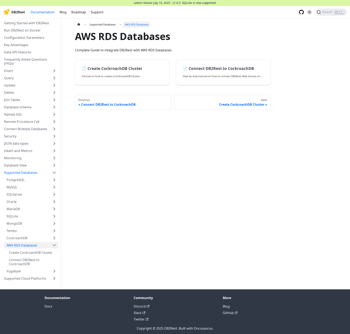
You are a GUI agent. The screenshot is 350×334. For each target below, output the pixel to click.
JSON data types (16, 143)
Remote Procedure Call (21, 121)
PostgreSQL (15, 180)
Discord (140, 306)
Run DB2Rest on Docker (22, 30)
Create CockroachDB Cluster (30, 252)
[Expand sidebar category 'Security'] (54, 136)
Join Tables (12, 100)
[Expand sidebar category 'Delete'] (54, 92)
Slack (138, 313)
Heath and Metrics (18, 151)
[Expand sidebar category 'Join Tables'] (54, 100)
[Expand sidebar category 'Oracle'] (54, 201)
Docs (48, 306)
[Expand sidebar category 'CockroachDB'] (54, 238)
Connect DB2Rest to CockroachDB (24, 262)
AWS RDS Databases (21, 245)
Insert (8, 70)
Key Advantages (16, 45)
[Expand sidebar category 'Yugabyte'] (54, 271)
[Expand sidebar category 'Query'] (54, 78)
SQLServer (14, 194)
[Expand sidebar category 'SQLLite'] (54, 216)
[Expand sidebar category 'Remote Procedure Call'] (54, 121)
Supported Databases (20, 172)
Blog (63, 12)
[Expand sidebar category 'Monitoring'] (54, 158)
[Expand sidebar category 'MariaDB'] (54, 209)
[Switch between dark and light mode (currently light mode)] (309, 12)
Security (10, 136)
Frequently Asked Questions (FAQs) (25, 61)
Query (9, 78)
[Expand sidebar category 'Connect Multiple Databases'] (54, 129)
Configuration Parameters (24, 37)
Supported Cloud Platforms (25, 278)
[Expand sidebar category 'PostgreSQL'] (54, 180)
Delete (9, 92)
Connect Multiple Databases (25, 129)
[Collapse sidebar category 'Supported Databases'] (54, 172)
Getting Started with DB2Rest (26, 23)
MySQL (11, 187)
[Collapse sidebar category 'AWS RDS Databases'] (54, 245)
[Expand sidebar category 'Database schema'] (54, 107)
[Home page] (79, 24)
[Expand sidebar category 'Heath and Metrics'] (54, 151)
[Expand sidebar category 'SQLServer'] (54, 194)
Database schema (17, 107)
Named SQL (13, 114)
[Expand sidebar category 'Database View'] (54, 165)
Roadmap (78, 12)
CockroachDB (16, 238)
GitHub (228, 313)
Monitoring (12, 158)
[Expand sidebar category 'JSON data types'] (54, 143)
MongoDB (14, 223)
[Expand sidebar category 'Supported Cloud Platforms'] (54, 278)
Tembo (11, 231)
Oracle (11, 201)
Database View (15, 165)
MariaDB (13, 209)
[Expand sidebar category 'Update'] (54, 85)
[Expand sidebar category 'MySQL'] (54, 187)
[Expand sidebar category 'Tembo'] (54, 231)
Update (9, 85)
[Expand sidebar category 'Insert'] (54, 70)
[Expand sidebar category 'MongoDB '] (54, 223)
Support (97, 12)
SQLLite (12, 216)
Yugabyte (13, 271)
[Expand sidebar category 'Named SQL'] (54, 114)
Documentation (43, 12)
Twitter (139, 319)
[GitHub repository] (301, 12)
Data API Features (17, 52)
